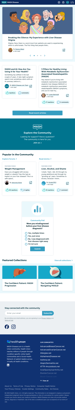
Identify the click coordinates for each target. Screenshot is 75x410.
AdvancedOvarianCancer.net (53, 350)
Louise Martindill (54, 94)
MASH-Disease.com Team (20, 85)
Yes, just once (34, 236)
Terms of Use (9, 320)
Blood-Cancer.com (48, 376)
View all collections (62, 260)
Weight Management (15, 168)
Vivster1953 (52, 182)
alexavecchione (17, 182)
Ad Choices (54, 389)
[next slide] (44, 55)
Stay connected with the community (22, 308)
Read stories (44, 159)
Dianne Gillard (19, 49)
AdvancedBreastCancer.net (52, 346)
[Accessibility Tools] (59, 2)
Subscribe (48, 313)
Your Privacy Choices (13, 389)
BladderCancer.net (48, 373)
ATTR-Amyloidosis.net (50, 366)
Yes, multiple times (36, 233)
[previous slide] (30, 55)
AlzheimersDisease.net (50, 356)
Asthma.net (45, 360)
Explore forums (9, 159)
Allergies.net (45, 353)
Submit (37, 249)
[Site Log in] (63, 2)
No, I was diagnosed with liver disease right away (38, 240)
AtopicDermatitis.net (49, 363)
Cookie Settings (28, 389)
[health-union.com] (16, 342)
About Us (8, 386)
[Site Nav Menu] (72, 2)
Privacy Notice (46, 318)
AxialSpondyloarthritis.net (51, 370)
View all (45, 381)
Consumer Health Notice (46, 386)
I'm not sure (33, 244)
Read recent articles (37, 113)
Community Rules (41, 389)
